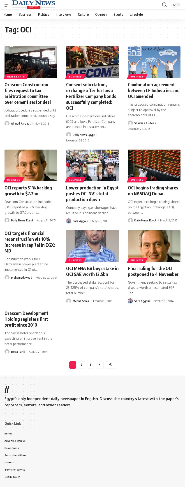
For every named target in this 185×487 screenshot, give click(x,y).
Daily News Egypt (84, 135)
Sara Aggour (80, 221)
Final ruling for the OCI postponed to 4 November (153, 271)
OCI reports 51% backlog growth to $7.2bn (28, 190)
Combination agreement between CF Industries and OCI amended (154, 90)
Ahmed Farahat (21, 123)
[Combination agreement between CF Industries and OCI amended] (154, 62)
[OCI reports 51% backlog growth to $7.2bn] (31, 165)
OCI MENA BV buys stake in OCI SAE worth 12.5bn (92, 271)
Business (75, 76)
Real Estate (16, 76)
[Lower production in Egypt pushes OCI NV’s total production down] (92, 165)
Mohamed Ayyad (21, 277)
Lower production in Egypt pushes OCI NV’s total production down (92, 193)
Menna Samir (81, 301)
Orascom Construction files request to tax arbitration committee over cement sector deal (28, 93)
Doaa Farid (18, 351)
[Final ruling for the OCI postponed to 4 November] (154, 246)
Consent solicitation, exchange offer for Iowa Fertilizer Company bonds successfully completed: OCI (91, 96)
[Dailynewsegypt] (33, 4)
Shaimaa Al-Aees (145, 123)
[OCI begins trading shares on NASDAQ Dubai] (154, 165)
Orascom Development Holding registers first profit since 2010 (26, 319)
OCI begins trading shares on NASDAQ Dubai (153, 190)
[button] (8, 4)
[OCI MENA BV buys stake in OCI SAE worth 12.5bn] (92, 246)
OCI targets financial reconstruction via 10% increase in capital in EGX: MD (30, 241)
